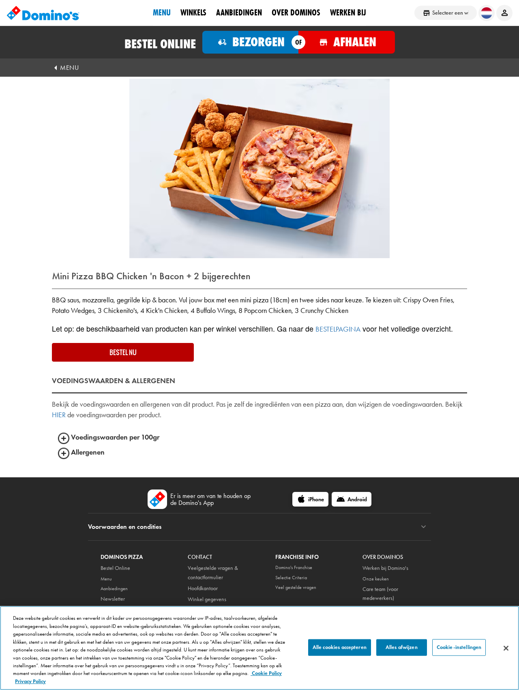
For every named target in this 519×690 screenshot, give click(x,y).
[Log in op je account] (504, 13)
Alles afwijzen (402, 647)
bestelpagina (337, 329)
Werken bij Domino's (385, 568)
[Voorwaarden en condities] (423, 527)
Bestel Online (115, 568)
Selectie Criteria (291, 577)
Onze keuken (375, 579)
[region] (259, 648)
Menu (162, 12)
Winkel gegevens (207, 599)
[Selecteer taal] (486, 13)
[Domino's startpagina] (42, 13)
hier (59, 414)
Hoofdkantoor (203, 588)
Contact (200, 557)
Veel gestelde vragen (295, 587)
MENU (69, 67)
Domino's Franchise (293, 567)
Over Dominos (296, 12)
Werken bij (348, 12)
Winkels (193, 12)
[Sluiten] (506, 648)
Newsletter (113, 598)
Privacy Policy (30, 681)
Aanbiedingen (239, 12)
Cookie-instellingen (459, 647)
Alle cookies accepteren (340, 647)
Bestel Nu (123, 352)
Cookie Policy (266, 674)
